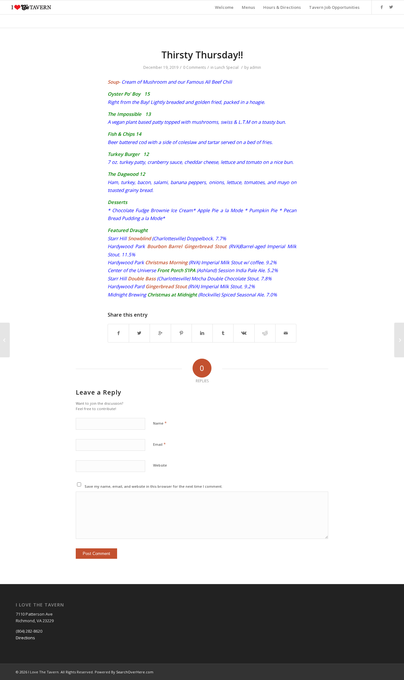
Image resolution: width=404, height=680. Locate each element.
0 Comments (194, 67)
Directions (25, 638)
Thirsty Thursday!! (202, 54)
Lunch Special (227, 67)
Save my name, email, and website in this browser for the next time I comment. (154, 486)
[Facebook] (381, 7)
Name (160, 423)
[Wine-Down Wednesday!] (5, 340)
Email (159, 444)
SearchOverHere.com (134, 672)
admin (255, 67)
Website (160, 465)
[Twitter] (391, 7)
